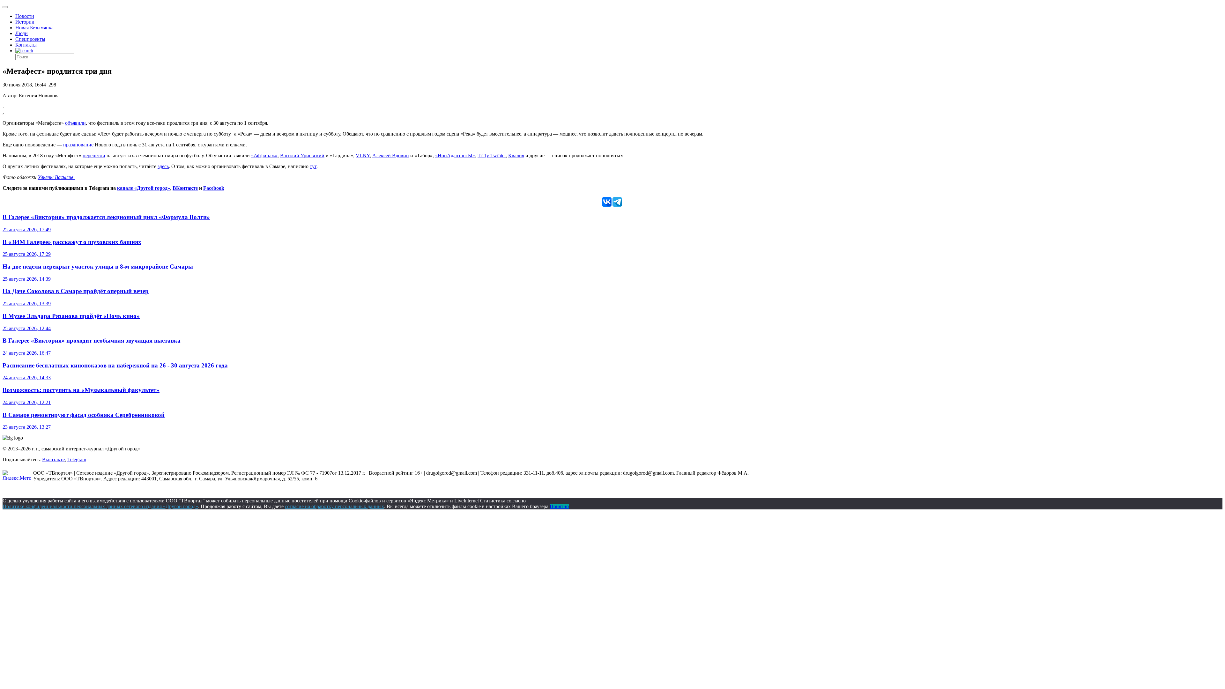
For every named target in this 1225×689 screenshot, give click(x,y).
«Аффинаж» (264, 155)
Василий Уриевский (302, 155)
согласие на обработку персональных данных (334, 506)
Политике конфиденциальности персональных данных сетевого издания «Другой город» (100, 506)
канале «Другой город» (143, 188)
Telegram (76, 459)
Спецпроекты (30, 39)
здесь (163, 166)
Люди (21, 33)
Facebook (213, 188)
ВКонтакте (185, 188)
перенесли (94, 155)
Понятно (559, 506)
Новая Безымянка (34, 27)
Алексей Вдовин (390, 155)
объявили (75, 123)
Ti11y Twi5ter (492, 155)
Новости (24, 16)
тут (313, 166)
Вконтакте (53, 459)
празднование (78, 144)
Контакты (26, 45)
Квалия (516, 155)
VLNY (363, 155)
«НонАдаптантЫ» (455, 155)
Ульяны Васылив (56, 177)
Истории (24, 22)
